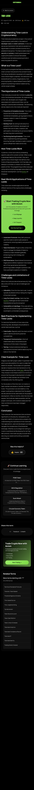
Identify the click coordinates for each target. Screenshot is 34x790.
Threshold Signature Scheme (12, 596)
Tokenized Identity (9, 640)
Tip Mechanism (8, 609)
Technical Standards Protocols (12, 587)
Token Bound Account (10, 614)
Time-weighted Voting (10, 605)
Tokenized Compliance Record (12, 631)
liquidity (5, 301)
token (22, 370)
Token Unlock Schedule (10, 623)
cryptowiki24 (17, 2)
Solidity (24, 172)
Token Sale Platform (10, 618)
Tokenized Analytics (9, 627)
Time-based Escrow (9, 600)
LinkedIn (23, 531)
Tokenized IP (7, 636)
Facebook (17, 531)
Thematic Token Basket (11, 591)
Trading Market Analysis (11, 645)
